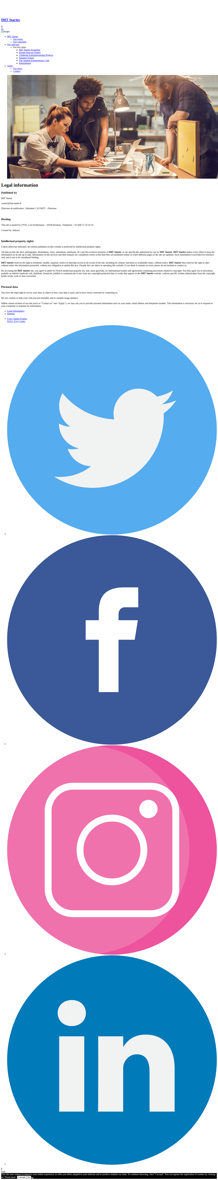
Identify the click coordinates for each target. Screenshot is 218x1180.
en (2, 29)
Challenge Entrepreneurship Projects (36, 55)
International (25, 63)
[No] (32, 1177)
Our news (17, 68)
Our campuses (19, 42)
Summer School (26, 58)
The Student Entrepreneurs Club (34, 60)
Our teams (18, 39)
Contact (16, 71)
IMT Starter (12, 36)
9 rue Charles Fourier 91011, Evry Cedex (17, 320)
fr (2, 26)
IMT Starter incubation (29, 50)
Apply (10, 66)
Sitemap (11, 313)
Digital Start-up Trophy (30, 52)
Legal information (15, 311)
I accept (21, 1177)
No (29, 1177)
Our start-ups (13, 44)
